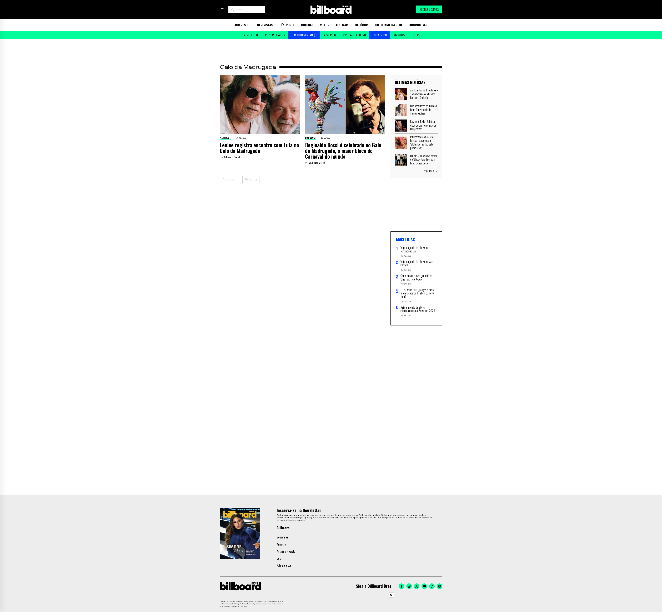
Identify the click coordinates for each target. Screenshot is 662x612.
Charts (240, 25)
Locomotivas (418, 25)
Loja (279, 558)
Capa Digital (250, 35)
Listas (416, 35)
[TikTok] (432, 586)
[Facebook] (401, 586)
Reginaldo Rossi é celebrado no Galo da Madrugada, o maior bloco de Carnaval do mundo (343, 150)
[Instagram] (409, 586)
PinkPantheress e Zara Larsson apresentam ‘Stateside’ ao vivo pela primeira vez (421, 142)
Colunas (307, 25)
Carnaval (225, 138)
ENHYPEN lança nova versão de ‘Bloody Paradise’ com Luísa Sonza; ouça (423, 159)
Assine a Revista (286, 551)
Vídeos (324, 25)
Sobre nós (282, 537)
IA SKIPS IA (329, 35)
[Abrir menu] (222, 10)
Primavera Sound (354, 35)
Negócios (361, 25)
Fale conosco (284, 565)
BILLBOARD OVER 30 (388, 25)
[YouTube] (424, 586)
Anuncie (281, 544)
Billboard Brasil (231, 157)
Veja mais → (431, 171)
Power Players (275, 35)
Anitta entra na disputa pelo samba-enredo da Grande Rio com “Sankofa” (424, 94)
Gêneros (285, 25)
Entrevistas (264, 25)
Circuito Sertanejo (304, 35)
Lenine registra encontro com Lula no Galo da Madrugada (259, 147)
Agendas (399, 35)
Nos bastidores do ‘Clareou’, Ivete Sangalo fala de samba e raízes (424, 109)
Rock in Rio (380, 35)
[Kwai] (439, 586)
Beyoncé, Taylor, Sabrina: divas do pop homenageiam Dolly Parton (423, 125)
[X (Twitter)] (416, 586)
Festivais (342, 25)
